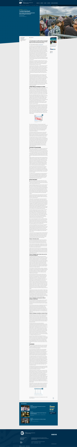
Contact (21, 441)
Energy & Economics (28, 5)
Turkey (52, 409)
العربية (25, 16)
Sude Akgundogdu (22, 15)
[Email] (54, 49)
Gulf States (37, 5)
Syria (50, 409)
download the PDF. (41, 44)
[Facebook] (50, 49)
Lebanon (34, 5)
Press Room (21, 442)
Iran (32, 5)
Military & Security (23, 5)
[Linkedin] (53, 49)
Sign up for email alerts (52, 413)
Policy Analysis (21, 9)
